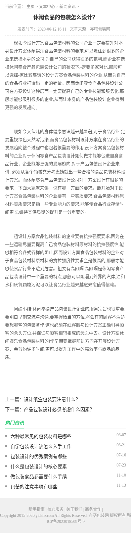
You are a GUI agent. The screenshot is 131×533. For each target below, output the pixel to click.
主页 (31, 6)
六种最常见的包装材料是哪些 (41, 436)
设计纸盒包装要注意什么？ (52, 399)
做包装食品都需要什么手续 (38, 476)
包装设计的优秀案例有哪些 (38, 456)
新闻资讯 (67, 6)
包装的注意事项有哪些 (33, 486)
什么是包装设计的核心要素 (38, 466)
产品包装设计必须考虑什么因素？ (59, 409)
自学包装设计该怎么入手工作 (41, 446)
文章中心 (47, 6)
